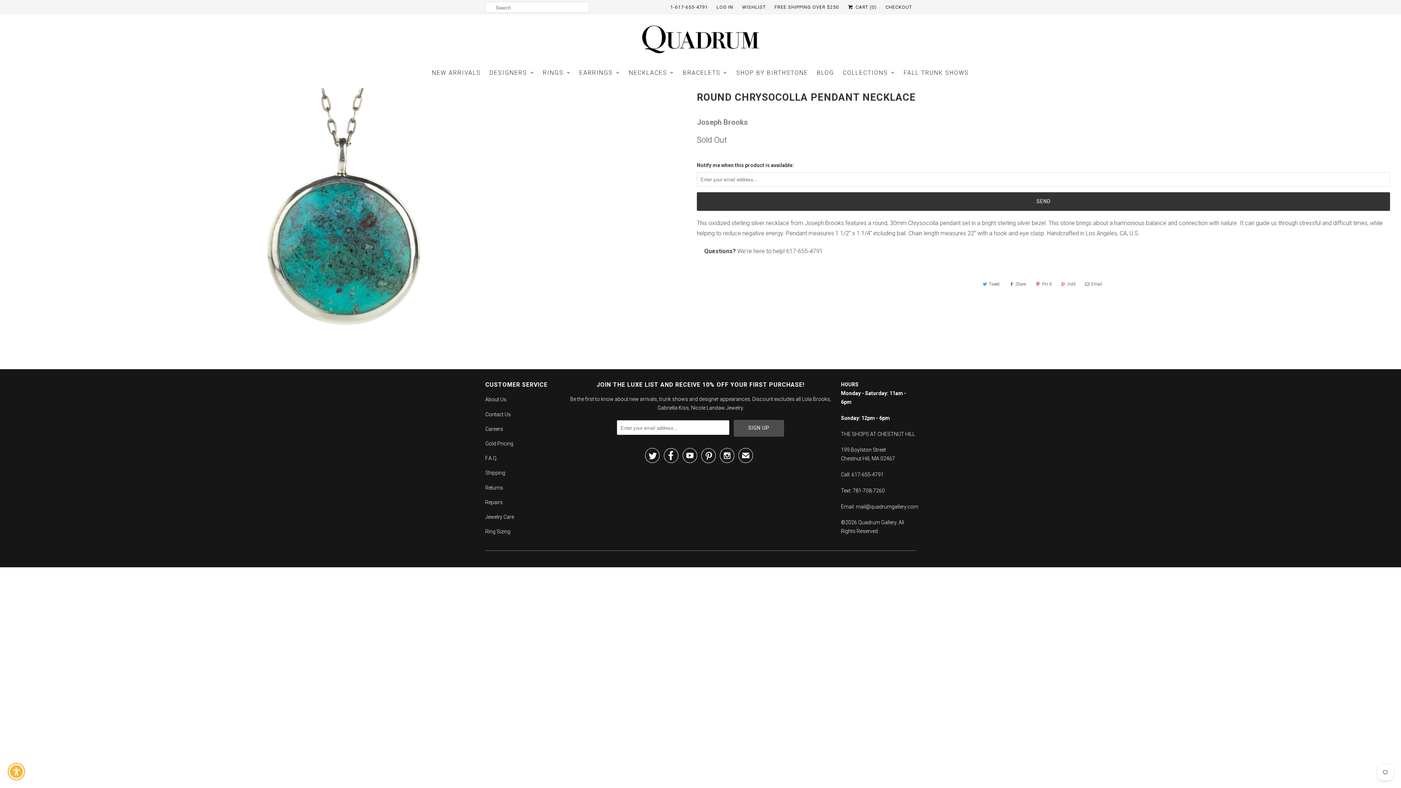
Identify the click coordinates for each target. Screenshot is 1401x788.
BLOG (825, 72)
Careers (494, 429)
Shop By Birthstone (772, 72)
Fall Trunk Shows (936, 72)
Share (1020, 284)
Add (1072, 284)
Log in (725, 7)
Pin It (1047, 284)
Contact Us (498, 414)
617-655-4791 (804, 251)
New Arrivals (456, 72)
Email (1096, 284)
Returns (494, 488)
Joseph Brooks (722, 122)
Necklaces (648, 72)
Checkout (898, 7)
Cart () (865, 7)
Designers (508, 72)
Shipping (495, 473)
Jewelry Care (499, 517)
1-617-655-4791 (689, 7)
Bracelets (702, 72)
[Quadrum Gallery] (700, 39)
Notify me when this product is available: (745, 165)
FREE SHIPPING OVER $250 (807, 7)
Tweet (994, 284)
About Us (495, 399)
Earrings (596, 72)
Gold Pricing (499, 444)
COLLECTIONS (865, 72)
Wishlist (754, 7)
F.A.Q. (491, 458)
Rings (553, 72)
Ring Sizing (497, 531)
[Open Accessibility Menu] (16, 771)
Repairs (494, 502)
